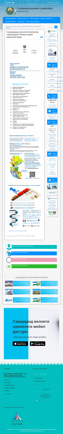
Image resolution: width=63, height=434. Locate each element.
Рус (54, 2)
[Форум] (12, 2)
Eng (57, 2)
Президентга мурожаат (52, 34)
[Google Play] (37, 343)
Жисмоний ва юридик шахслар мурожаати (52, 116)
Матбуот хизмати (11, 18)
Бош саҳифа (9, 26)
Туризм (8, 390)
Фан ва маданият (10, 388)
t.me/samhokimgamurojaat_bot (55, 77)
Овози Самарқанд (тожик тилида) (52, 172)
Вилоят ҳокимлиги (23, 18)
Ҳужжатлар (21, 21)
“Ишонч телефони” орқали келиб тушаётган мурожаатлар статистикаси (52, 137)
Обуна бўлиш (39, 378)
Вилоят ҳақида (34, 18)
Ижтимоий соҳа (10, 385)
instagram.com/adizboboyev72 (54, 91)
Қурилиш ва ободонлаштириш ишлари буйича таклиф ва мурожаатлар (52, 146)
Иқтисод (8, 382)
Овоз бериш (8, 393)
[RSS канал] (14, 2)
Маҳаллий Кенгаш (11, 21)
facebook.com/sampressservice (55, 81)
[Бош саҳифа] (5, 2)
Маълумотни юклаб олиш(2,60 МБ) (18, 230)
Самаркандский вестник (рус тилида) (52, 165)
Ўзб (51, 2)
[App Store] (20, 343)
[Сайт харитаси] (7, 2)
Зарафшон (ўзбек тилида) (52, 159)
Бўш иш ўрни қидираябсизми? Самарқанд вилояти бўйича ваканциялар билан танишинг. (52, 204)
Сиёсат (8, 379)
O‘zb (49, 2)
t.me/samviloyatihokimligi (53, 71)
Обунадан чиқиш (40, 381)
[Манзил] (9, 2)
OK (34, 384)
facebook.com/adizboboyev (54, 83)
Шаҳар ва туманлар (46, 18)
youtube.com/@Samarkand (54, 87)
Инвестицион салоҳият (33, 21)
